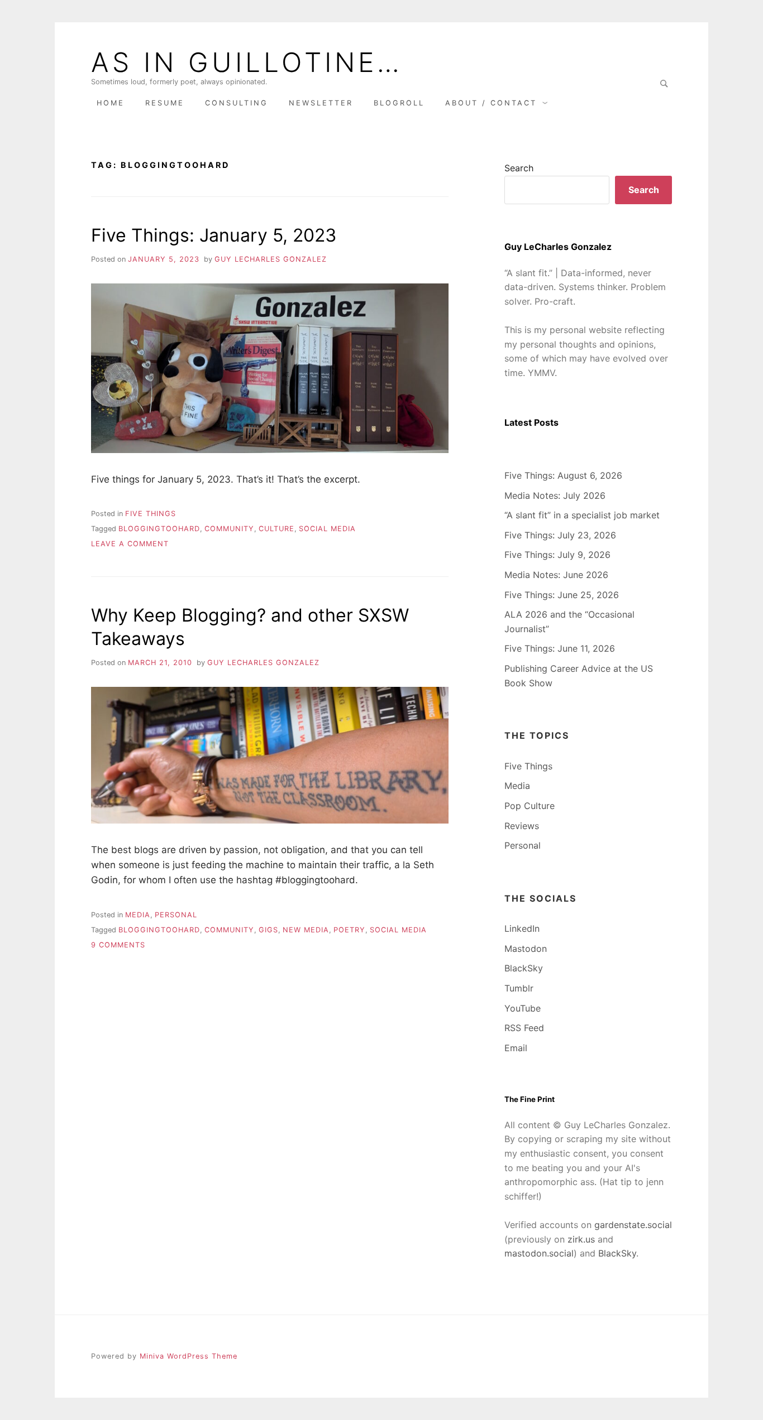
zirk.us (581, 1239)
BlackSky (523, 968)
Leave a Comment (130, 544)
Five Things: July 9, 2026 (557, 554)
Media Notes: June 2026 (556, 574)
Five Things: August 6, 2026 (563, 475)
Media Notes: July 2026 (554, 495)
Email (515, 1047)
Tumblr (518, 988)
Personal (176, 915)
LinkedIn (522, 928)
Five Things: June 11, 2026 (559, 648)
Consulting (236, 103)
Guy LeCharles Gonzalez (270, 259)
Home (111, 103)
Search (518, 168)
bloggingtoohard (159, 528)
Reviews (521, 825)
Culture (276, 528)
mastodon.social (539, 1253)
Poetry (349, 930)
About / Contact (491, 103)
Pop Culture (529, 805)
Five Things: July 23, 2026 (560, 535)
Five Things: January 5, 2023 (213, 235)
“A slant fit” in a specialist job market (582, 515)
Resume (164, 103)
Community (229, 528)
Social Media (327, 528)
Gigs (268, 930)
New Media (306, 930)
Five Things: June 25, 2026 (561, 594)
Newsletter (321, 103)
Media (137, 915)
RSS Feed (524, 1027)
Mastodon (525, 948)
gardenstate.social (633, 1224)
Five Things (150, 513)
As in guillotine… (247, 62)
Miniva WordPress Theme (188, 1356)
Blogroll (399, 103)
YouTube (522, 1008)
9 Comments (118, 945)
